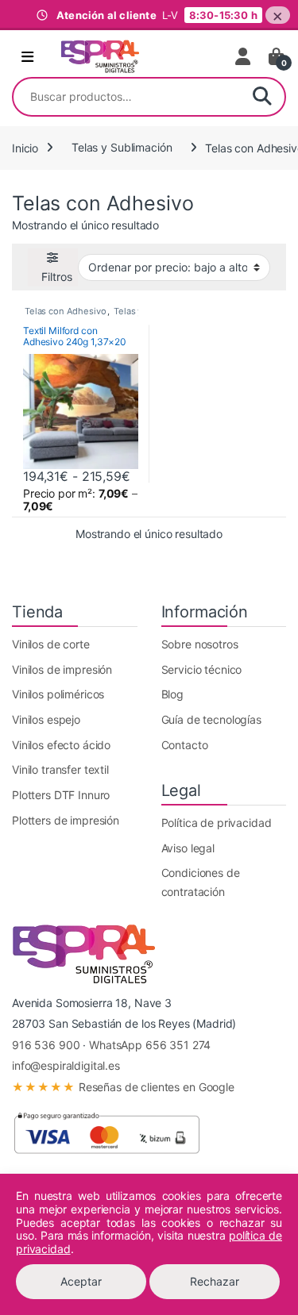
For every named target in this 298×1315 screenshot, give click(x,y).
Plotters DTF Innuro (61, 795)
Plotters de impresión (65, 820)
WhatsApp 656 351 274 (150, 1045)
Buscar (262, 97)
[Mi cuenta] (244, 56)
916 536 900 (45, 1045)
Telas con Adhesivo (65, 311)
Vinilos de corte (51, 644)
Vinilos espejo (46, 719)
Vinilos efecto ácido (61, 745)
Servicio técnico (201, 669)
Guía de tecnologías (211, 719)
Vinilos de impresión (62, 669)
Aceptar (81, 1281)
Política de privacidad (216, 822)
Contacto (184, 745)
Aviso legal (188, 848)
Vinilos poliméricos (58, 694)
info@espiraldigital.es (66, 1065)
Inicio (25, 147)
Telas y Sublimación (122, 147)
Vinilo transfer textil (60, 769)
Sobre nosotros (199, 644)
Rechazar (214, 1281)
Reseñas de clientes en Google (123, 1087)
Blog (172, 694)
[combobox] (127, 97)
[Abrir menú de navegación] (27, 57)
